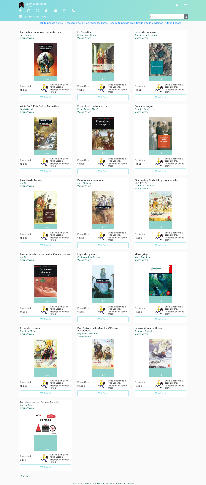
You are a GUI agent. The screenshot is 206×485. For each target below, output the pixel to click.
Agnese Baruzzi (27, 405)
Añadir (47, 97)
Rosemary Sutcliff (143, 331)
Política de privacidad (82, 483)
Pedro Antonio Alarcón (88, 109)
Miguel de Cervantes (145, 185)
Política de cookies (103, 483)
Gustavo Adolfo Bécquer (89, 257)
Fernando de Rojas (86, 35)
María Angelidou (143, 257)
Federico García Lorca (145, 109)
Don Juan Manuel (28, 331)
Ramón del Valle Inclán (146, 35)
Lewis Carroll (26, 109)
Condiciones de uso (124, 483)
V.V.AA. (23, 183)
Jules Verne (25, 35)
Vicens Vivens (27, 38)
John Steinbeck (85, 183)
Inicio (25, 476)
